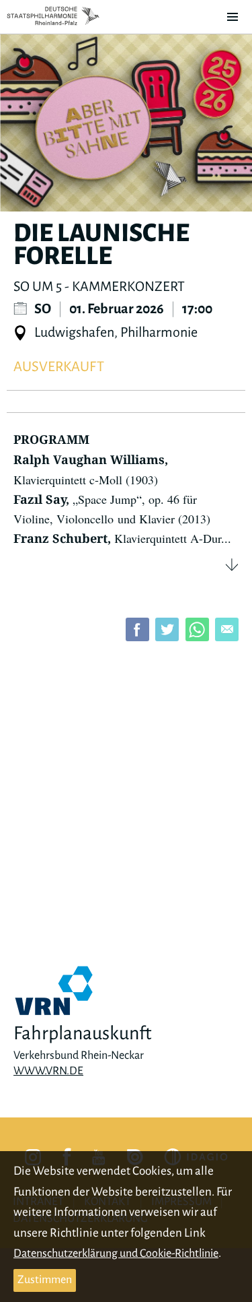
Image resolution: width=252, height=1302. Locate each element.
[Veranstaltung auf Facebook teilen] (137, 629)
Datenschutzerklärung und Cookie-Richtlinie (115, 1253)
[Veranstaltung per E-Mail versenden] (227, 629)
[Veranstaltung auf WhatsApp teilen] (197, 629)
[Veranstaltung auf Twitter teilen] (167, 629)
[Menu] (232, 17)
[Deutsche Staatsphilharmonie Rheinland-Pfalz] (53, 16)
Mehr (232, 564)
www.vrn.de (48, 1071)
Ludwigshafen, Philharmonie (115, 332)
